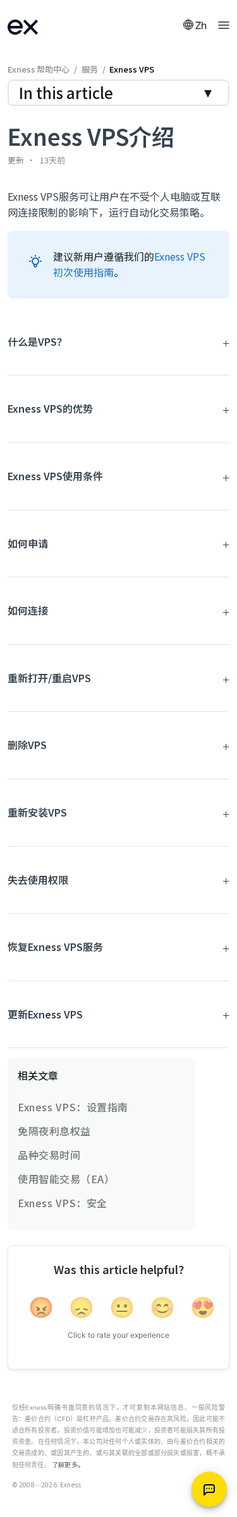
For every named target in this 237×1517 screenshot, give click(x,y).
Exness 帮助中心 (39, 69)
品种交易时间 (49, 1154)
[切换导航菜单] (223, 24)
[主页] (39, 26)
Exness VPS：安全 (62, 1202)
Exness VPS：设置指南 (73, 1106)
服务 (90, 69)
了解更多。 (68, 1464)
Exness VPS (131, 69)
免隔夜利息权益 (54, 1130)
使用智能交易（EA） (66, 1178)
